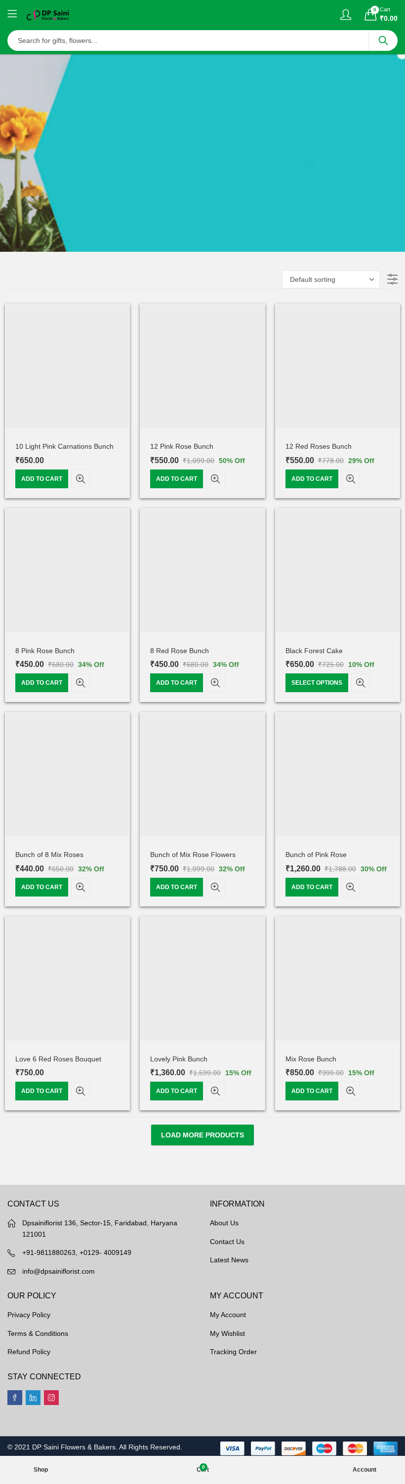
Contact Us (227, 1242)
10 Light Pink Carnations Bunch (64, 446)
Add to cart (41, 478)
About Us (224, 1223)
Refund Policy (28, 1352)
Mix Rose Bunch (310, 1059)
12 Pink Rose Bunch (181, 446)
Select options (316, 682)
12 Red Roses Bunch (318, 446)
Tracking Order (233, 1352)
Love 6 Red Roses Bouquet (58, 1059)
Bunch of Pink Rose (316, 855)
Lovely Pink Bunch (178, 1059)
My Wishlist (227, 1333)
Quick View (80, 478)
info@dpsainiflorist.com (58, 1271)
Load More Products (202, 1135)
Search (383, 40)
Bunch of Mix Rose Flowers (193, 855)
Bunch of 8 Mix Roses (49, 855)
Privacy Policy (28, 1315)
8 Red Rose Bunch (179, 651)
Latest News (229, 1260)
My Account (228, 1315)
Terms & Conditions (37, 1333)
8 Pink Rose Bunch (45, 651)
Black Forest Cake (314, 651)
